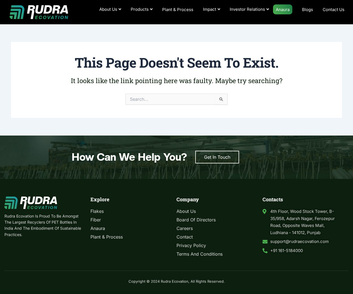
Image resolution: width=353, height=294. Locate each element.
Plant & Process (177, 9)
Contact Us (333, 9)
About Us (108, 9)
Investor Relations (247, 9)
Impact (209, 9)
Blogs (307, 9)
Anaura (283, 9)
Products (140, 9)
